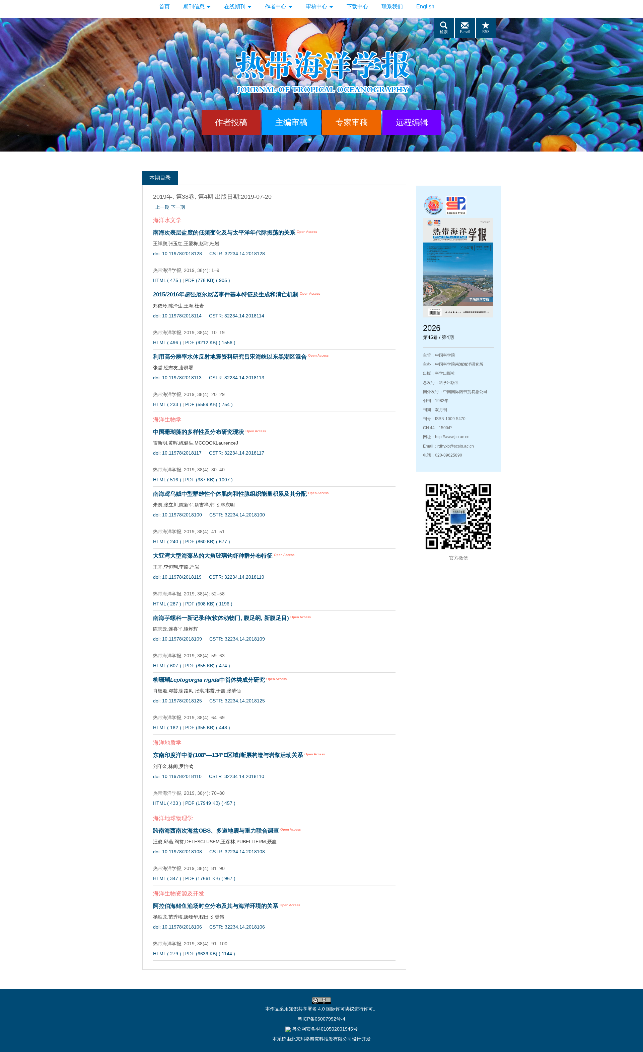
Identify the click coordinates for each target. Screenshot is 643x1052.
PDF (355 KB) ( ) (207, 727)
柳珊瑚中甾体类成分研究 (209, 680)
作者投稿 (231, 122)
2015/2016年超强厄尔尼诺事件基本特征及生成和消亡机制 (225, 294)
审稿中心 (317, 6)
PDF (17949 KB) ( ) (210, 803)
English (425, 6)
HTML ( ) (167, 280)
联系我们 (392, 6)
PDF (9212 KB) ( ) (210, 342)
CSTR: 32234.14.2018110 (236, 776)
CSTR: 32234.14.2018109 (237, 639)
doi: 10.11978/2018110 (177, 776)
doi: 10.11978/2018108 (177, 851)
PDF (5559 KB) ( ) (209, 404)
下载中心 (357, 6)
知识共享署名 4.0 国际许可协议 (321, 1009)
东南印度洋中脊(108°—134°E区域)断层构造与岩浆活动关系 (228, 755)
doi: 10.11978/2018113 (177, 377)
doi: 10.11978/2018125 (177, 700)
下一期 (178, 207)
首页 (164, 6)
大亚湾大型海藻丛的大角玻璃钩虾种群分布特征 (213, 556)
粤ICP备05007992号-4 (321, 1019)
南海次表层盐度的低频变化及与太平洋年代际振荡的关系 (224, 232)
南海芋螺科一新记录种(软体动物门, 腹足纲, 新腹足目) (221, 618)
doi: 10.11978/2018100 (177, 514)
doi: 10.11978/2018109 (177, 639)
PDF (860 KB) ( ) (207, 541)
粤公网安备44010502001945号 (325, 1029)
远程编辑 (412, 122)
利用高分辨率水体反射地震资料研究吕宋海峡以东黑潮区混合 (230, 357)
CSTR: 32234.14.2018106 (237, 927)
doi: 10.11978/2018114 (177, 315)
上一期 (162, 207)
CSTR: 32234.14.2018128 (237, 253)
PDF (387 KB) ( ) (209, 479)
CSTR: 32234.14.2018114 (236, 315)
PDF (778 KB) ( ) (207, 280)
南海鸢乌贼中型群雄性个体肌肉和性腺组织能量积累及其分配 (230, 494)
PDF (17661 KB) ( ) (210, 878)
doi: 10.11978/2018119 (177, 577)
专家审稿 (352, 122)
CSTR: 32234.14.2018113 (236, 377)
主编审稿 (291, 122)
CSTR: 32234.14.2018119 (236, 577)
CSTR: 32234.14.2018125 (237, 700)
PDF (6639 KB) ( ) (210, 953)
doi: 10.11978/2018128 (177, 253)
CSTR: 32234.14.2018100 (237, 514)
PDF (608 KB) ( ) (208, 603)
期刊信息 (194, 6)
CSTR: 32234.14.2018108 (237, 851)
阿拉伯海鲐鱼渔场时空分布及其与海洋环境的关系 (215, 906)
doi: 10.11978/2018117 (177, 453)
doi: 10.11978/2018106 (177, 927)
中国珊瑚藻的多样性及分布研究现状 (198, 432)
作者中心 (276, 6)
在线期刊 (235, 6)
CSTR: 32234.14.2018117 (236, 453)
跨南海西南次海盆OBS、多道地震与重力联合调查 (216, 831)
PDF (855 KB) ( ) (207, 665)
